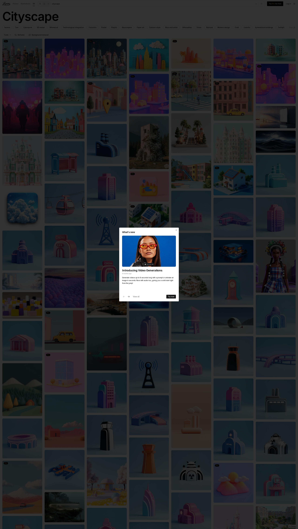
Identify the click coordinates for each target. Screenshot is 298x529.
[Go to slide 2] (147, 264)
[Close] (176, 230)
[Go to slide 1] (145, 264)
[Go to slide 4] (150, 264)
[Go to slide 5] (152, 264)
